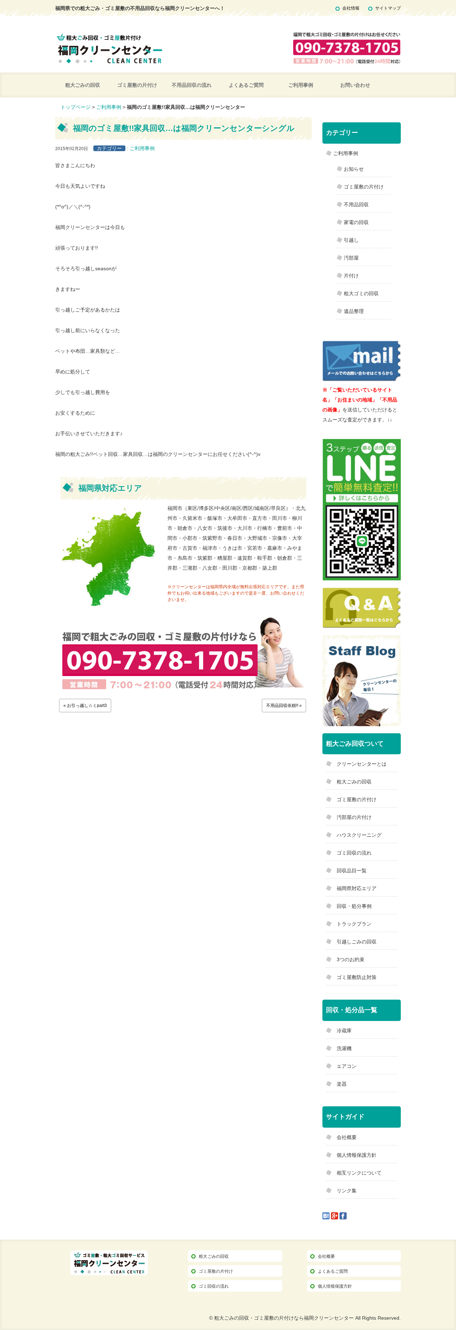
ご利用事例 (300, 85)
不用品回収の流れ (192, 85)
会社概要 (347, 1137)
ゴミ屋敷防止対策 (357, 977)
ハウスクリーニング (359, 835)
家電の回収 (356, 222)
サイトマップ (388, 8)
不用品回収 (356, 204)
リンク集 (347, 1190)
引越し (351, 240)
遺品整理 (354, 311)
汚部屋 (351, 258)
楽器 (342, 1084)
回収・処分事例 (354, 906)
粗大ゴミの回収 (361, 293)
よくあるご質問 (246, 85)
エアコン (347, 1066)
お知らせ (354, 169)
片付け (351, 275)
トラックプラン (354, 924)
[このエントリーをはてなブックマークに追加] (326, 1215)
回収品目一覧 (352, 870)
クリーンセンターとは (362, 764)
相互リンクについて (359, 1173)
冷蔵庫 (344, 1030)
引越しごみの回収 (357, 942)
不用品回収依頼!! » (284, 705)
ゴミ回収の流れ (354, 853)
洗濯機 (344, 1048)
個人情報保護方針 (357, 1155)
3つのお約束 (350, 959)
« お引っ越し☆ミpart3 (85, 705)
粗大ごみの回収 (82, 85)
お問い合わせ (355, 85)
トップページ (75, 107)
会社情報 (350, 8)
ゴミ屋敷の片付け (137, 85)
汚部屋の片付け (354, 817)
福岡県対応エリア (357, 888)
